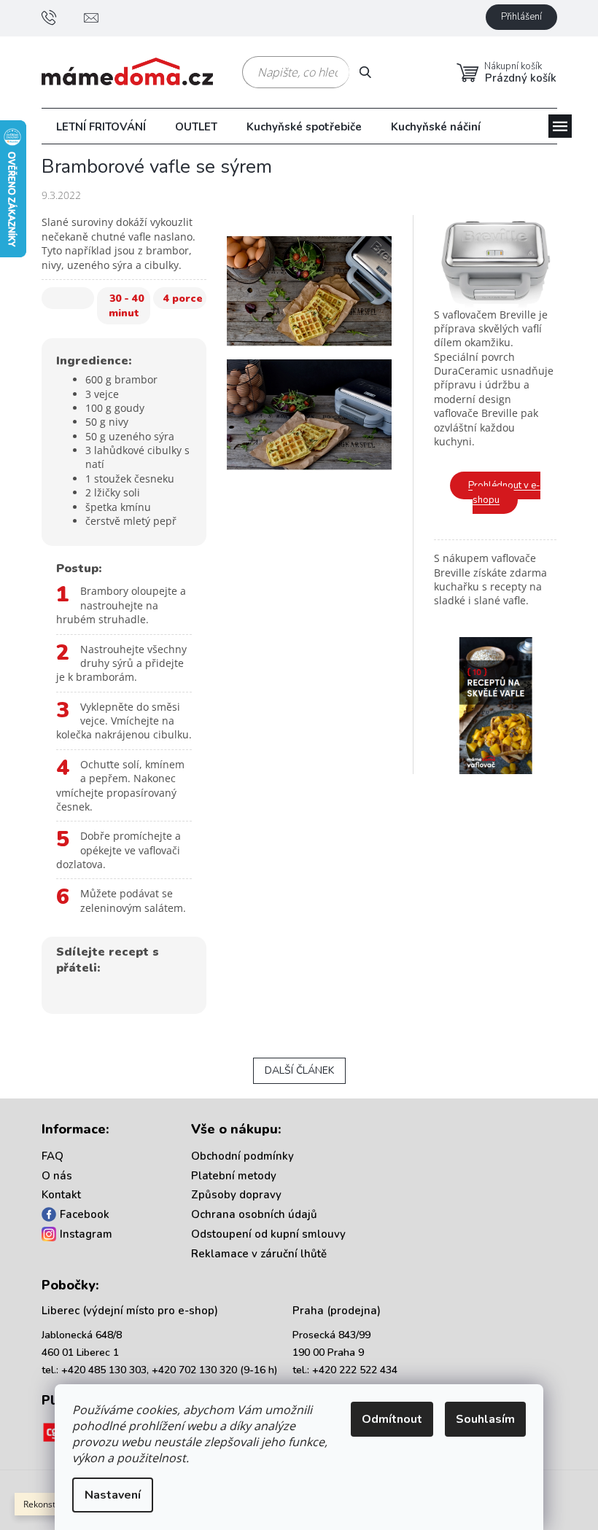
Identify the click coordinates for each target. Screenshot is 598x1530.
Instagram (86, 1234)
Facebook (84, 1214)
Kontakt (61, 1194)
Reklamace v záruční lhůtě (259, 1253)
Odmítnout (392, 1419)
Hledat (370, 72)
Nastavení (113, 1495)
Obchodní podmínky (242, 1156)
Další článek (299, 1070)
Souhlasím (485, 1419)
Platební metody (233, 1175)
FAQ (52, 1156)
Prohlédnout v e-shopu (504, 493)
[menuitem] (101, 127)
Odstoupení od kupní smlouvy (268, 1234)
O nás (57, 1175)
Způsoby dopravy (236, 1194)
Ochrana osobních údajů (254, 1214)
